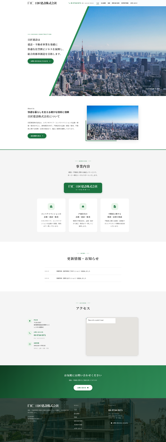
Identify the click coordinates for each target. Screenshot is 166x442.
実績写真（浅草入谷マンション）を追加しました (71, 278)
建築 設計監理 (115, 3)
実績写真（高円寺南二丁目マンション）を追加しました (73, 271)
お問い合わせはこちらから (39, 61)
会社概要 (103, 3)
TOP (97, 3)
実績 (109, 3)
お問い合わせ (133, 3)
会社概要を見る (36, 136)
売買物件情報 (124, 3)
